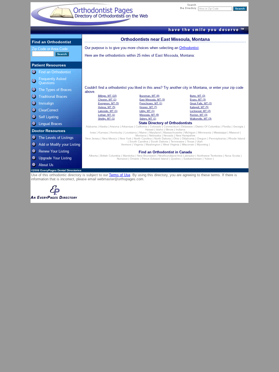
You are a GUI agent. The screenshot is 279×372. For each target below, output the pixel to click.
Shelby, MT (104, 118)
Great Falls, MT (199, 103)
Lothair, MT (104, 115)
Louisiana (131, 132)
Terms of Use (119, 175)
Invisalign (46, 103)
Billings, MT (104, 95)
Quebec (176, 158)
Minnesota (204, 132)
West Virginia (171, 144)
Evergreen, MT (106, 103)
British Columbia (110, 155)
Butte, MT (195, 95)
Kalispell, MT (197, 107)
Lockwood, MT (198, 111)
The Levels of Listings (56, 138)
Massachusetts (172, 132)
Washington (152, 144)
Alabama (91, 126)
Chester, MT (105, 99)
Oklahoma (188, 138)
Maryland (155, 132)
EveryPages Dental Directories (60, 170)
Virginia (138, 144)
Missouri (234, 132)
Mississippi (220, 132)
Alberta (93, 155)
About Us (46, 165)
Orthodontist (189, 48)
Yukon (208, 158)
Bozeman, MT (148, 95)
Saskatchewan (192, 158)
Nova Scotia (232, 155)
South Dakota (159, 141)
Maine (143, 132)
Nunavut (122, 158)
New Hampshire (185, 135)
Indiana (180, 129)
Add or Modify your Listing (59, 144)
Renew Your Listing (54, 151)
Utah (200, 141)
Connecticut (171, 126)
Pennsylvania (217, 138)
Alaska (103, 126)
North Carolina (143, 138)
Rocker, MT (197, 115)
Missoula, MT (147, 115)
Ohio (176, 138)
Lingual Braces (50, 124)
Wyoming (202, 144)
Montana (141, 135)
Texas (190, 141)
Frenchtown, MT (149, 103)
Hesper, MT (146, 107)
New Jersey (92, 138)
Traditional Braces (53, 96)
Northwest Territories (209, 155)
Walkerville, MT (199, 118)
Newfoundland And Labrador (176, 155)
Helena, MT (104, 107)
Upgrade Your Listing (55, 158)
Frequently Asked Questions (52, 81)
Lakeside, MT (106, 111)
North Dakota (162, 138)
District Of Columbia (207, 126)
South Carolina (138, 141)
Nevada (168, 135)
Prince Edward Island (155, 158)
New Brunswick (146, 155)
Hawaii (149, 129)
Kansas (103, 132)
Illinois (169, 129)
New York (125, 138)
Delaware (187, 126)
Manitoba (129, 155)
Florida (226, 126)
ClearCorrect (48, 110)
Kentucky (116, 132)
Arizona (114, 126)
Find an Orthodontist (55, 72)
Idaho (159, 129)
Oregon (202, 138)
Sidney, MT (146, 118)
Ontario (134, 158)
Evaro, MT (196, 99)
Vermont (126, 144)
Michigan (190, 132)
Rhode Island (236, 138)
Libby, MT (145, 111)
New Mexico (109, 138)
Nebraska (155, 135)
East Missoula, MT (150, 99)
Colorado (155, 126)
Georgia (238, 126)
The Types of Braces (55, 90)
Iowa (93, 132)
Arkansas (127, 126)
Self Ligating (48, 117)
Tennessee (177, 141)
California (141, 126)
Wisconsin (188, 144)
